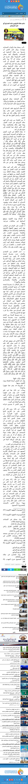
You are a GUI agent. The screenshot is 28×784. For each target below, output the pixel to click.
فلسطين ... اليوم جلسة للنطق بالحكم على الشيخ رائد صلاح (10, 577)
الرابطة (21, 13)
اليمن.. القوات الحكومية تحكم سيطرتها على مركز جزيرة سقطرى (10, 605)
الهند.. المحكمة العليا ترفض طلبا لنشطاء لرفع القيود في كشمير (10, 628)
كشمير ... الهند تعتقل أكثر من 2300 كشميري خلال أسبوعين (10, 623)
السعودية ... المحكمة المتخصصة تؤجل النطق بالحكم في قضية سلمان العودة (11, 600)
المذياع (12, 564)
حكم (22, 564)
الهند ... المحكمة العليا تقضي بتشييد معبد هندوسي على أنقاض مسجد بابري (11, 591)
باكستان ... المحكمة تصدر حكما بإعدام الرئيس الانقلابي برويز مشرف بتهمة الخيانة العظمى (11, 582)
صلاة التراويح (18, 564)
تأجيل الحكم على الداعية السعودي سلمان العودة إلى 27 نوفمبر (10, 595)
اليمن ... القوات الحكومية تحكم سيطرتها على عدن (10, 618)
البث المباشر (7, 564)
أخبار (17, 13)
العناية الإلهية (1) (16, 609)
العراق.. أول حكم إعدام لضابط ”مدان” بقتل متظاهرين (11, 586)
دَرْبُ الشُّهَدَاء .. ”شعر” (10, 16)
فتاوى (23, 18)
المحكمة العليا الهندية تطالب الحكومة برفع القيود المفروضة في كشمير (10, 614)
